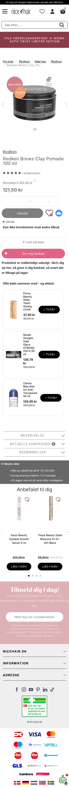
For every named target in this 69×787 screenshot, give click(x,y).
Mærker (40, 61)
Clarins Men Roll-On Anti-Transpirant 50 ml (30, 390)
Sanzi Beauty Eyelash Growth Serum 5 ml (19, 538)
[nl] (35, 782)
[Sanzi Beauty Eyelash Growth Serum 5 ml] (19, 508)
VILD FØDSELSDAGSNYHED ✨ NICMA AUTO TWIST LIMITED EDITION (34, 40)
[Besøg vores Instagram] (24, 690)
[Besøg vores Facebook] (17, 690)
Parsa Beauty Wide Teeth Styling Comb (27, 301)
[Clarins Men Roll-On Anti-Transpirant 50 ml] (13, 398)
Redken (24, 61)
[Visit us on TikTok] (52, 690)
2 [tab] (33, 576)
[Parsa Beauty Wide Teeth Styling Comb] (13, 309)
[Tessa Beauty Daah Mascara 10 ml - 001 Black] (50, 508)
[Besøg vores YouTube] (31, 690)
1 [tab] (29, 576)
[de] (26, 782)
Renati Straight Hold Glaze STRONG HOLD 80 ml (29, 344)
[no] (43, 782)
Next (65, 104)
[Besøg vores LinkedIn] (45, 690)
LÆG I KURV (19, 566)
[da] (18, 782)
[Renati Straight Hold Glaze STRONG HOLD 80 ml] (13, 354)
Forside (8, 61)
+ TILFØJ (49, 309)
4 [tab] (40, 576)
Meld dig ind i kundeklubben (34, 617)
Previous (4, 104)
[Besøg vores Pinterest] (38, 690)
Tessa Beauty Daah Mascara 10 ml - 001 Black (50, 538)
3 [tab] (36, 576)
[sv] (51, 782)
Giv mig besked (33, 253)
